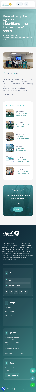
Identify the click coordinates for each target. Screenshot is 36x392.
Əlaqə (7, 323)
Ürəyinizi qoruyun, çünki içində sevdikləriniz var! (22, 114)
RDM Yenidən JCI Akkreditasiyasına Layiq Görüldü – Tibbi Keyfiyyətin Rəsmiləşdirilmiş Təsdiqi (22, 137)
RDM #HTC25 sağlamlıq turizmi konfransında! (22, 161)
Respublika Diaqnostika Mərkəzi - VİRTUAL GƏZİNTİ (23, 149)
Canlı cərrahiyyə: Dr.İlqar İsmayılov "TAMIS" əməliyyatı (23, 172)
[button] (3, 388)
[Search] (26, 4)
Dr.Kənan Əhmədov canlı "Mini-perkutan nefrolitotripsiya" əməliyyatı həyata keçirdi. (23, 126)
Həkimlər (8, 319)
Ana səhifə (8, 307)
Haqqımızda (9, 311)
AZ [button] (19, 4)
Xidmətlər (8, 315)
